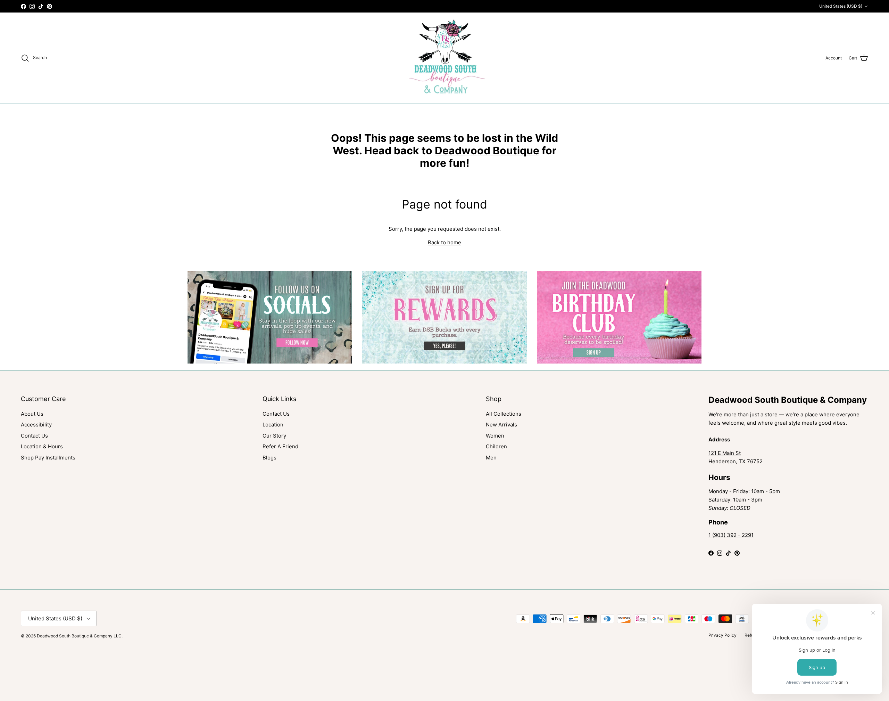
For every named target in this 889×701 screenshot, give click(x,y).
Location (273, 424)
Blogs (269, 457)
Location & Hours (42, 446)
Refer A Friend (280, 446)
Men (491, 457)
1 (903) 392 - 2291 (731, 535)
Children (496, 446)
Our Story (274, 435)
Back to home (444, 242)
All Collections (503, 413)
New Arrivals (501, 424)
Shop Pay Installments (48, 457)
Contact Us (34, 435)
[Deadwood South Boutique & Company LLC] (444, 57)
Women (495, 435)
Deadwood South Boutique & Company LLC (79, 635)
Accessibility (36, 424)
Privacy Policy (722, 635)
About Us (32, 413)
